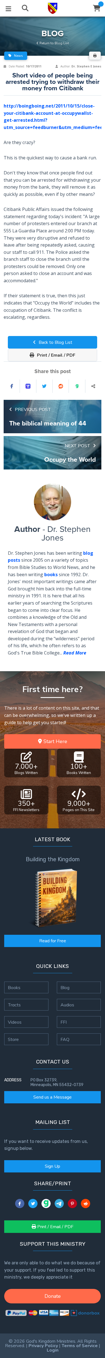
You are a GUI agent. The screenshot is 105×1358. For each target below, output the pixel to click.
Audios (67, 1004)
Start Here (54, 741)
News (18, 55)
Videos (15, 1022)
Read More (74, 653)
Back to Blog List (55, 342)
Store (13, 1039)
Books (14, 987)
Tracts (14, 1004)
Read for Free (52, 941)
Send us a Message (52, 1097)
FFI (63, 1022)
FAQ (64, 1039)
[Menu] (8, 8)
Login (53, 1350)
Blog (64, 987)
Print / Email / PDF (55, 355)
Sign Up (52, 1166)
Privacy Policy (43, 1346)
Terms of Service (80, 1346)
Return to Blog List (54, 43)
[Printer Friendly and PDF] (95, 56)
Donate (53, 1296)
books (51, 574)
